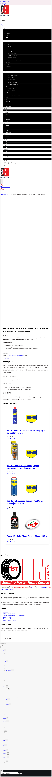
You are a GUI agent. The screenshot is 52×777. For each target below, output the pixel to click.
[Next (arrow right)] (2, 645)
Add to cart (5, 353)
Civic (7, 688)
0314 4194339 (44, 587)
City (6, 699)
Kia (3, 730)
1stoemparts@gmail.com (7, 589)
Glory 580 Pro (8, 137)
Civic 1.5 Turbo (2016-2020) (13, 75)
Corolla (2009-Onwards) (12, 59)
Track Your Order (8, 162)
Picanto (7, 130)
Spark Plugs (8, 33)
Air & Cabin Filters (9, 30)
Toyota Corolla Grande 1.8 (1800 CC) (14, 60)
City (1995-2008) (11, 88)
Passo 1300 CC (8, 67)
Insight (7, 99)
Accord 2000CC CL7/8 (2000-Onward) (15, 94)
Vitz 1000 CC (8, 62)
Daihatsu (5, 753)
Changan (5, 757)
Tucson (7, 117)
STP (29, 355)
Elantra (7, 114)
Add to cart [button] (10, 438)
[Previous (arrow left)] (1, 645)
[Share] (3, 643)
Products (6, 194)
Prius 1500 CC (8, 44)
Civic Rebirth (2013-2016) (12, 82)
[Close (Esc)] (5, 643)
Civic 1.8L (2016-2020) (12, 77)
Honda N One (8, 104)
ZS (6, 143)
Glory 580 (7, 136)
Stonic (7, 128)
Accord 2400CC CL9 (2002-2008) (14, 95)
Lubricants (7, 35)
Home (2, 194)
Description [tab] (8, 358)
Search (3, 20)
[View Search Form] (2, 180)
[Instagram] (3, 4)
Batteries (7, 38)
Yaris (6, 48)
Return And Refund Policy (9, 613)
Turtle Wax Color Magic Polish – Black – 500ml (27, 536)
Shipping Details (7, 617)
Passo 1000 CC (8, 66)
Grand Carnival (8, 132)
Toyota (4, 661)
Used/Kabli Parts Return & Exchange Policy (14, 615)
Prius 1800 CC (8, 46)
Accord (7, 704)
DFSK (4, 740)
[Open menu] (2, 182)
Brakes (7, 37)
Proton (4, 760)
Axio (6, 49)
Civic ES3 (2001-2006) (12, 80)
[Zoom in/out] (1, 643)
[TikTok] (5, 4)
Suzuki (4, 718)
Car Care (22, 355)
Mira (6, 151)
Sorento (7, 126)
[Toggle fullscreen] (2, 643)
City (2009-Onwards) (12, 90)
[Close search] (2, 771)
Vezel (7, 97)
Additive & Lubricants (14, 355)
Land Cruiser (8, 69)
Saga (6, 158)
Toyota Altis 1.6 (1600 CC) (12, 53)
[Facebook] (2, 4)
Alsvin (7, 154)
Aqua (6, 42)
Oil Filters (7, 31)
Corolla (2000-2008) (12, 57)
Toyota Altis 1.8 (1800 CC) (12, 55)
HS (6, 141)
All (3, 650)
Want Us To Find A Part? (10, 163)
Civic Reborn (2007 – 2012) (13, 84)
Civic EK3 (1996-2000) (12, 79)
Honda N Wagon (8, 106)
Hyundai (4, 721)
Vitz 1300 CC (8, 64)
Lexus (5, 160)
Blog (5, 165)
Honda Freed (8, 101)
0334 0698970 (35, 587)
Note (6, 147)
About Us (5, 612)
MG (3, 745)
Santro (7, 121)
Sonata (7, 115)
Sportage (7, 125)
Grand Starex (8, 119)
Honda (4, 686)
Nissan (4, 750)
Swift (6, 110)
